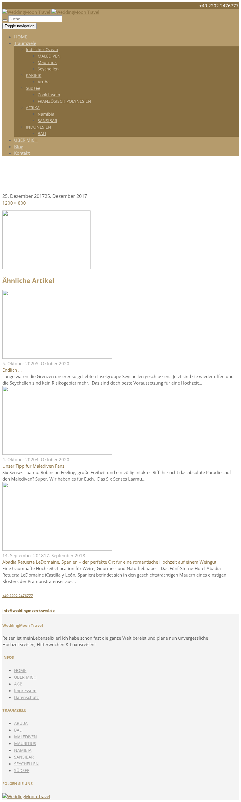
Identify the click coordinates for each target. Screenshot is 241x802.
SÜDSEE (21, 770)
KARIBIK (33, 75)
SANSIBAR (47, 120)
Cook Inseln (49, 94)
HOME (20, 37)
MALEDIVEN (49, 56)
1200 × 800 (14, 203)
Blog (18, 146)
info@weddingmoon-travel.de (28, 610)
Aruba (44, 82)
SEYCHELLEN (26, 763)
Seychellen (48, 69)
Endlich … (12, 370)
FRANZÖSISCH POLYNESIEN (64, 101)
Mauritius (47, 62)
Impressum (25, 690)
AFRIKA (33, 107)
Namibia (46, 114)
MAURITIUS (25, 743)
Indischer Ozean (42, 49)
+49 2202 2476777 (17, 595)
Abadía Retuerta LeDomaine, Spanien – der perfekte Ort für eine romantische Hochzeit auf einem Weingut (109, 562)
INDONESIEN (38, 127)
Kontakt (22, 153)
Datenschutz (26, 697)
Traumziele (25, 43)
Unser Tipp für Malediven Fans (33, 466)
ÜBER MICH (26, 140)
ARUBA (21, 723)
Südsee (33, 88)
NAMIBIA (22, 750)
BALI (42, 133)
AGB (18, 684)
